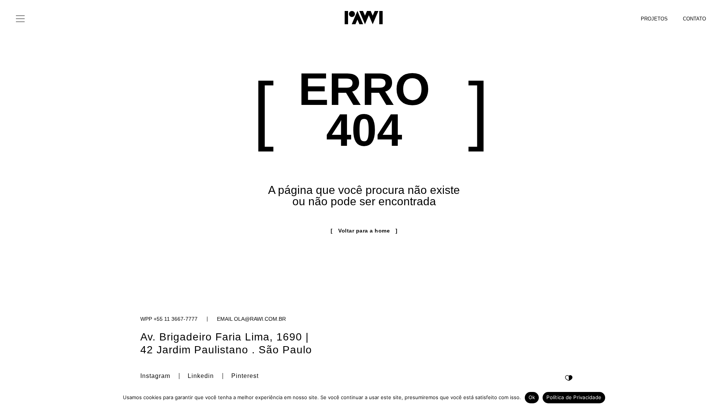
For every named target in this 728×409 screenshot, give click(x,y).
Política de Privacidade (573, 397)
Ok (532, 397)
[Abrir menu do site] (20, 19)
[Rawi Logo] (364, 17)
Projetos (654, 19)
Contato (694, 19)
